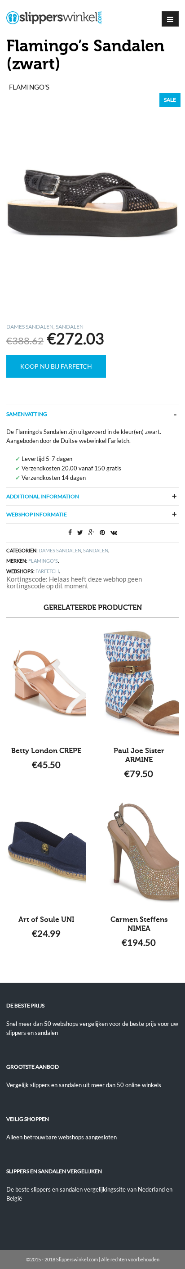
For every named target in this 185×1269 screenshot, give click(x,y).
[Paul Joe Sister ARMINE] (139, 683)
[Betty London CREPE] (46, 683)
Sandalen (70, 326)
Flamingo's (43, 561)
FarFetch (47, 571)
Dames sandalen (29, 326)
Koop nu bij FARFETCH (56, 366)
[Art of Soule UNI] (46, 852)
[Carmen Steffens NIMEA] (139, 852)
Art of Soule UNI (46, 920)
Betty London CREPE (46, 751)
